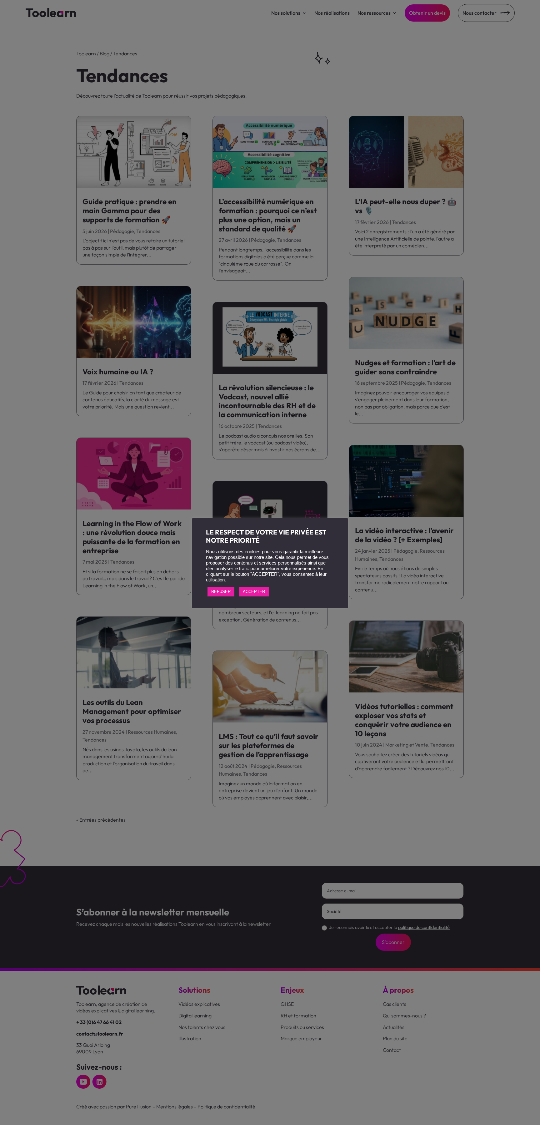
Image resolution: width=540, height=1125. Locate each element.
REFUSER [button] (221, 591)
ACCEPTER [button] (254, 591)
